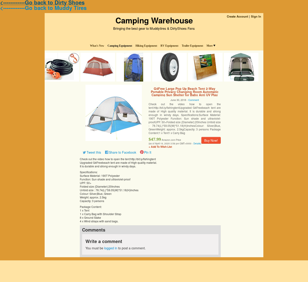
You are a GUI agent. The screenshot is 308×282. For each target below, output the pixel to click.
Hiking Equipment (146, 45)
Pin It (147, 152)
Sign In (256, 16)
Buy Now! (211, 140)
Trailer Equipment (192, 45)
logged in (110, 248)
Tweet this (94, 152)
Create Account (237, 16)
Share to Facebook (122, 152)
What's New (97, 45)
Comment (193, 100)
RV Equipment (169, 45)
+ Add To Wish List (160, 146)
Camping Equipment (120, 45)
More (210, 45)
